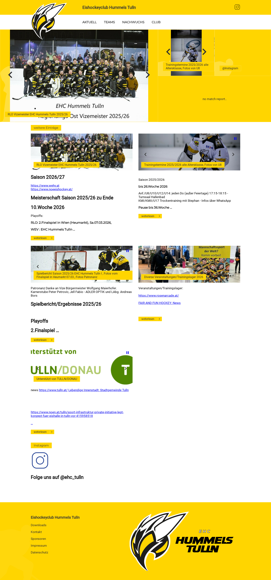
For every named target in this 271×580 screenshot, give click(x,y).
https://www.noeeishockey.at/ (52, 189)
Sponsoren (38, 539)
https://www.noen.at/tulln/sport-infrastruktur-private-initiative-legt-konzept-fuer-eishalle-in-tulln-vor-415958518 (77, 414)
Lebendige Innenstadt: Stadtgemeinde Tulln (98, 390)
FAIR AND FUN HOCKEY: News (159, 303)
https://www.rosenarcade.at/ (158, 295)
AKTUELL (89, 22)
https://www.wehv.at (45, 185)
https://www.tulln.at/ (53, 390)
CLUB (156, 22)
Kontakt (36, 532)
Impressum (39, 545)
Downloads (38, 525)
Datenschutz (39, 552)
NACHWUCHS (133, 22)
